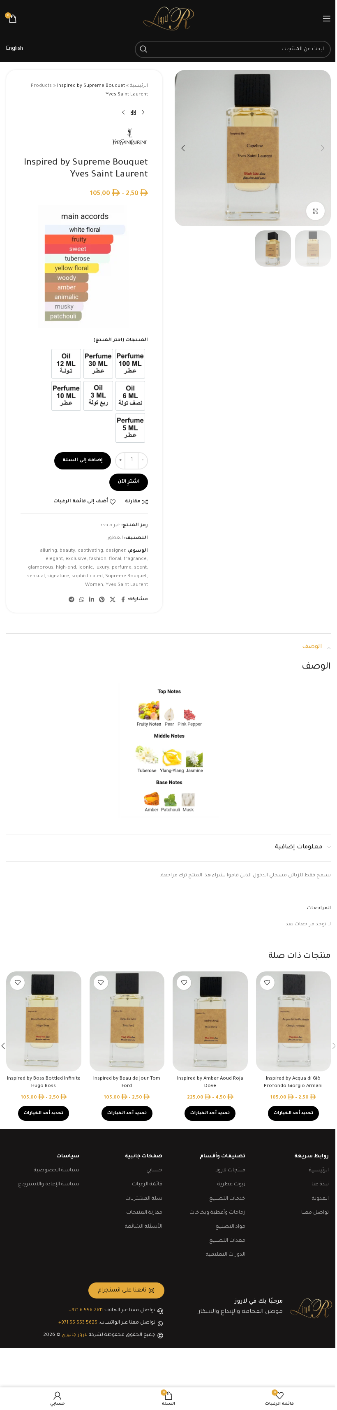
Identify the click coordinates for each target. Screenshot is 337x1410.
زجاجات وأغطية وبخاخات (217, 1213)
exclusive (76, 559)
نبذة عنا (320, 1184)
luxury (102, 568)
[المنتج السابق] (143, 113)
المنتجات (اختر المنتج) (120, 340)
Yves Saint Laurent (127, 585)
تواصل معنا (315, 1213)
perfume (122, 568)
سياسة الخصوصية (56, 1170)
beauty (67, 551)
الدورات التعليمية (225, 1255)
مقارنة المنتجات (144, 1213)
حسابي (154, 1170)
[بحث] (143, 49)
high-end (66, 568)
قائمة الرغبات (147, 1184)
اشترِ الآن (129, 482)
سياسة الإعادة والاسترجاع (48, 1184)
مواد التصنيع (230, 1227)
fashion (97, 559)
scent (140, 568)
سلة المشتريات (143, 1199)
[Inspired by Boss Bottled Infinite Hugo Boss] (43, 1021)
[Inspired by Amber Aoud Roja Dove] (210, 1021)
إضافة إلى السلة (82, 460)
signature (58, 576)
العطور (115, 538)
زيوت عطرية (231, 1184)
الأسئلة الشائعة (143, 1227)
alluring (48, 551)
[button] (322, 148)
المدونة (320, 1199)
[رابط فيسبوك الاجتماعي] (123, 600)
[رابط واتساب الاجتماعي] (82, 600)
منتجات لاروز (230, 1170)
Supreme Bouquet (126, 576)
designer (115, 551)
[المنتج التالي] (123, 113)
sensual (36, 576)
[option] (130, 363)
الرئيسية (139, 86)
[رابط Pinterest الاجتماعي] (102, 600)
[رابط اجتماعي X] (112, 600)
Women (94, 585)
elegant (54, 559)
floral (115, 559)
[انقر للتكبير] (315, 211)
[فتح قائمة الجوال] (327, 18)
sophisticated (87, 576)
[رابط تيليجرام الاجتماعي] (71, 600)
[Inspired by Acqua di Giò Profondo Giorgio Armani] (293, 1021)
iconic (85, 568)
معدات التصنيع (227, 1241)
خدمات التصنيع (227, 1199)
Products (41, 86)
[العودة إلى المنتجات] (133, 113)
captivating (90, 551)
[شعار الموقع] (168, 19)
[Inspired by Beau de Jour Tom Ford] (127, 1021)
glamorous (40, 568)
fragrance (135, 559)
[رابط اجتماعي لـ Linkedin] (92, 600)
